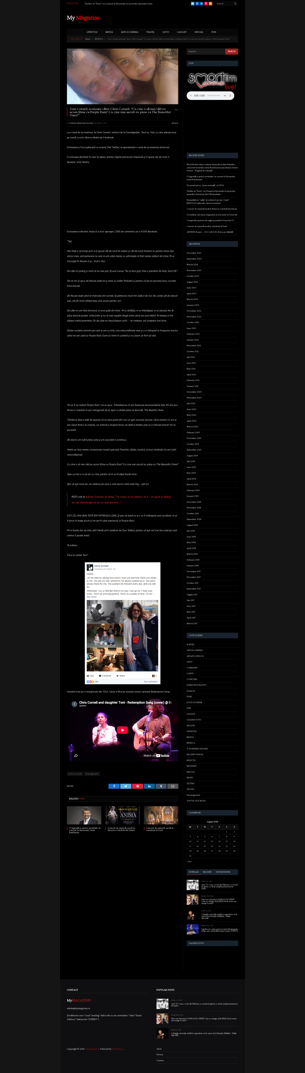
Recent (207, 872)
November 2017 (194, 577)
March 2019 (192, 484)
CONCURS (192, 679)
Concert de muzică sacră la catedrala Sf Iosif (159, 829)
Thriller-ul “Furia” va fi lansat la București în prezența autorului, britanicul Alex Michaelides (120, 4)
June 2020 (191, 409)
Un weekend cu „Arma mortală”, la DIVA (205, 185)
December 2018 (194, 502)
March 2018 (192, 554)
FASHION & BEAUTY (196, 685)
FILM (189, 697)
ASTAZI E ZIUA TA (195, 656)
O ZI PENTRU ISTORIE (197, 749)
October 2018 (193, 513)
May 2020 (191, 415)
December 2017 (194, 571)
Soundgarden (92, 774)
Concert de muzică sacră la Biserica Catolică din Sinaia (121, 829)
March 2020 (192, 427)
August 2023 (192, 282)
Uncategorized (193, 795)
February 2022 (193, 334)
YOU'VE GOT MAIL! (196, 801)
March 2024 (192, 264)
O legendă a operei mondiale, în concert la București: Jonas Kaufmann (85, 830)
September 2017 (194, 589)
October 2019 (193, 444)
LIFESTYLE (92, 32)
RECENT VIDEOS (195, 754)
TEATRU (190, 783)
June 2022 (191, 328)
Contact (160, 1060)
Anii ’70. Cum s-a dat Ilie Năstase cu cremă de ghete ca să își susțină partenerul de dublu (219, 887)
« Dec (189, 861)
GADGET (182, 32)
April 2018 (191, 548)
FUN (213, 32)
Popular (194, 872)
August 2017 (192, 595)
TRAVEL (150, 32)
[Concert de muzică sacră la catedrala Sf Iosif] (161, 815)
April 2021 (191, 375)
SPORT (190, 778)
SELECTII (191, 760)
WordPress (117, 1049)
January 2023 (193, 305)
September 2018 (194, 519)
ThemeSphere (92, 1049)
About (159, 1049)
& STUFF (190, 644)
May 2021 (191, 369)
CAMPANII (192, 668)
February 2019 (193, 490)
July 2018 (191, 531)
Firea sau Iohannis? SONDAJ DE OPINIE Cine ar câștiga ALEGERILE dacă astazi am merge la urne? (219, 901)
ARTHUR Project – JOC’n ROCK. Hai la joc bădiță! (210, 232)
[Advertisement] (180, 17)
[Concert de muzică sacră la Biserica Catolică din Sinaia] (122, 815)
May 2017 (191, 612)
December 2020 (194, 392)
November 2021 (194, 346)
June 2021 (191, 363)
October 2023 (193, 276)
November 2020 (194, 398)
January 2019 (193, 496)
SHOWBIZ (192, 766)
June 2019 (191, 467)
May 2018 (191, 542)
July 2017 (191, 600)
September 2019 (194, 450)
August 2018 (192, 525)
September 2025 (194, 259)
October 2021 (193, 351)
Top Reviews (223, 872)
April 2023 (191, 293)
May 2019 (191, 473)
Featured (191, 691)
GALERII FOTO (194, 720)
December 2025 (194, 253)
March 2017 (192, 623)
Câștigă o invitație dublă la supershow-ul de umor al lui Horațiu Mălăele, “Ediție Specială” (219, 916)
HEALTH (191, 726)
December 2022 (194, 311)
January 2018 (193, 565)
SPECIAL (199, 32)
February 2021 (193, 380)
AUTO (166, 32)
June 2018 (191, 537)
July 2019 (191, 461)
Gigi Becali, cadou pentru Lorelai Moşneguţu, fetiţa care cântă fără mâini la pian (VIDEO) (219, 930)
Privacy (159, 1054)
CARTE (190, 673)
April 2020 (191, 421)
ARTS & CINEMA (129, 32)
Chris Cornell (75, 774)
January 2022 (193, 340)
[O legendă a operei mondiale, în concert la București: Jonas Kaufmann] (84, 815)
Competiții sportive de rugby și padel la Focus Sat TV (210, 220)
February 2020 (193, 432)
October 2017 (193, 583)
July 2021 (191, 357)
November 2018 (194, 508)
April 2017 (191, 618)
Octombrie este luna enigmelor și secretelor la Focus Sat (212, 215)
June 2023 (191, 288)
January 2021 (193, 386)
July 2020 (191, 403)
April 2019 (191, 479)
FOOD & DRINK (194, 702)
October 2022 (193, 322)
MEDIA (109, 32)
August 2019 (192, 456)
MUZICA (175, 123)
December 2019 (194, 438)
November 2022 (194, 317)
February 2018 (193, 560)
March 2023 (192, 299)
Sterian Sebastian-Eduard (81, 123)
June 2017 (191, 606)
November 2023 (194, 270)
